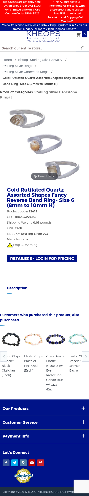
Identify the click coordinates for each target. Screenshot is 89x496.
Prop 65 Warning (25, 245)
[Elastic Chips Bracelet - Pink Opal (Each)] (33, 339)
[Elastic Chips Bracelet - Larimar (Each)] (77, 339)
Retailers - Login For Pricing (42, 258)
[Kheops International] (44, 36)
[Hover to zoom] (44, 143)
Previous (3, 356)
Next (85, 356)
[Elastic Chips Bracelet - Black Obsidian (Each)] (11, 339)
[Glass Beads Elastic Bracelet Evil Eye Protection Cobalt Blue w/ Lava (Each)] (55, 339)
